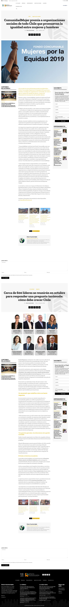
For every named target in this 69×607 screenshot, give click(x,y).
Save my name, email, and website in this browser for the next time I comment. (17, 275)
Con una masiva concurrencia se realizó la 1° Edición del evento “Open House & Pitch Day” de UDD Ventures (17, 254)
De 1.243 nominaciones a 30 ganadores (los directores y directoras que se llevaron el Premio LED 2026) (47, 598)
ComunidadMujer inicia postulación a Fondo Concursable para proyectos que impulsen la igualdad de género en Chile (23, 217)
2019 (29, 16)
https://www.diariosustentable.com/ (32, 238)
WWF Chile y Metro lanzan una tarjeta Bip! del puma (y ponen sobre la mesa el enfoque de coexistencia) (47, 587)
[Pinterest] (34, 35)
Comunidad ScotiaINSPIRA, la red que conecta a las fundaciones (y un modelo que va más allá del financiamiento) (8, 105)
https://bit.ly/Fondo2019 (26, 200)
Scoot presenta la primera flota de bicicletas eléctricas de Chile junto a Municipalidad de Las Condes (52, 254)
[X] (65, 0)
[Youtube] (67, 0)
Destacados (22, 590)
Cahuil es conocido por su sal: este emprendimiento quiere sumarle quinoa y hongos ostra (58, 133)
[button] (16, 8)
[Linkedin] (39, 35)
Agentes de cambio (36, 16)
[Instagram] (64, 0)
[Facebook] (63, 0)
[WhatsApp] (37, 35)
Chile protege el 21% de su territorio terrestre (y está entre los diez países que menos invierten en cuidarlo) (47, 592)
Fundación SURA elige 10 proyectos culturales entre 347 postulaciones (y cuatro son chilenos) (27, 587)
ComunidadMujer (36, 231)
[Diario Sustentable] (22, 240)
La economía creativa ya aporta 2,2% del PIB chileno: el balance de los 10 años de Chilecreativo (57, 142)
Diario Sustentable (30, 30)
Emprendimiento (57, 129)
